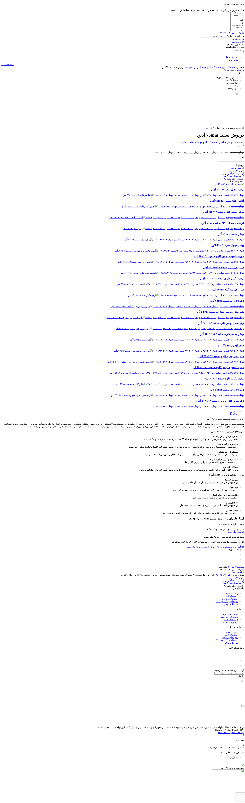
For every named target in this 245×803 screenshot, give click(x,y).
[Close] (243, 763)
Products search (233, 36)
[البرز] (237, 20)
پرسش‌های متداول (229, 622)
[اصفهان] (237, 18)
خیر (206, 128)
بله (211, 128)
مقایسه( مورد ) (236, 567)
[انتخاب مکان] (237, 13)
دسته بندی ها (232, 57)
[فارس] (237, 30)
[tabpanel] (122, 783)
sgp (242, 547)
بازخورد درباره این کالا (233, 70)
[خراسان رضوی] (237, 25)
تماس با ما (233, 60)
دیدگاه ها (234, 414)
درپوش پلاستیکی (209, 547)
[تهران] (237, 22)
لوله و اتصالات (232, 67)
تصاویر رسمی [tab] (231, 758)
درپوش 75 (221, 547)
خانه (242, 67)
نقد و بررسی (232, 411)
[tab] (119, 411)
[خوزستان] (237, 27)
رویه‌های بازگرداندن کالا (227, 601)
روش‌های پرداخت (230, 599)
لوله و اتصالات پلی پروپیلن (213, 67)
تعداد (241, 157)
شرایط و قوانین (231, 604)
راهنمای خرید (232, 593)
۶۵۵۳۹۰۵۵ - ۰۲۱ (222, 575)
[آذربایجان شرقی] (237, 15)
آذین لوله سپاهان (193, 67)
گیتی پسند (191, 547)
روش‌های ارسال (230, 596)
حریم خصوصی (231, 619)
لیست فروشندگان (229, 617)
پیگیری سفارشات (230, 614)
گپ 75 (199, 547)
